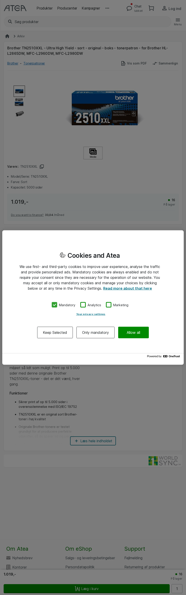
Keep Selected (55, 332)
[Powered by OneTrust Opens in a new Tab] (164, 357)
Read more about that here (127, 288)
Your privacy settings (90, 314)
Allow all (133, 332)
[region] (93, 297)
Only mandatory (95, 332)
